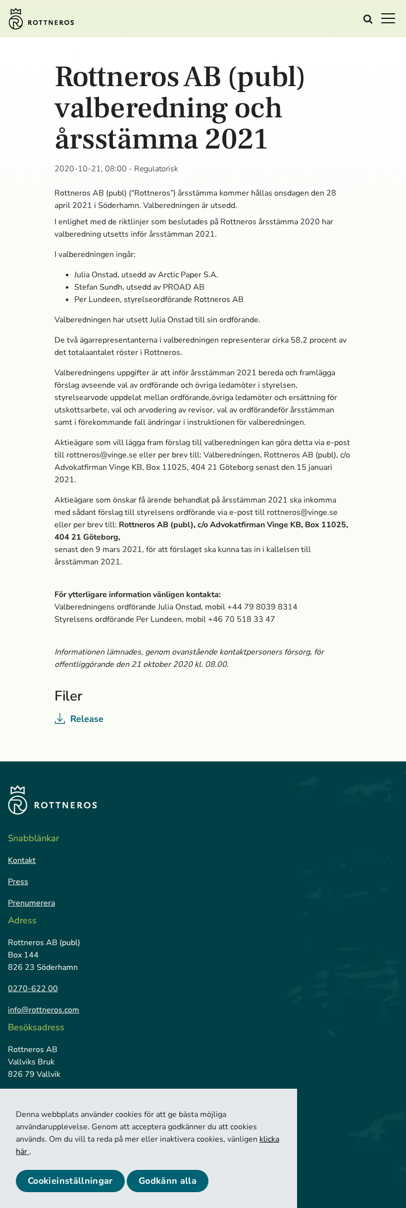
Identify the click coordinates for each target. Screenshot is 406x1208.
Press (18, 881)
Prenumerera (31, 903)
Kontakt (22, 860)
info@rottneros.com (43, 1010)
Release (86, 719)
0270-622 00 (33, 988)
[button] (391, 18)
